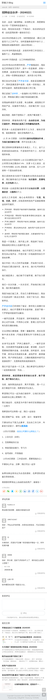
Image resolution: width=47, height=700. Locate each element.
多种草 (15, 93)
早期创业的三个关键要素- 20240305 (16, 628)
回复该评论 (41, 513)
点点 (29, 491)
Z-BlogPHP (20, 698)
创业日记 (16, 7)
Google (41, 491)
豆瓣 (20, 491)
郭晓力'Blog (7, 3)
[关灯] (44, 690)
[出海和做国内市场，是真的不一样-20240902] (7, 687)
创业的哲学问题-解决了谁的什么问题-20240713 (20, 675)
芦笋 (29, 65)
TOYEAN (35, 698)
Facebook (33, 491)
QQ (12, 491)
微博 (4, 491)
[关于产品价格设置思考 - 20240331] (7, 640)
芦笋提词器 (23, 81)
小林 (5, 16)
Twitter (37, 491)
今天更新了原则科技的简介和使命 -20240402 (19, 647)
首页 (10, 7)
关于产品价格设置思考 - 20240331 (28, 637)
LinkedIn (24, 491)
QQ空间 (16, 491)
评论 (25, 613)
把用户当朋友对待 (9, 666)
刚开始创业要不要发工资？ (12, 656)
